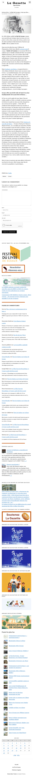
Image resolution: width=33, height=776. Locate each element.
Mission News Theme (11, 773)
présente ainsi (24, 49)
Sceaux (9, 176)
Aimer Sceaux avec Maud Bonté (17, 733)
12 (20, 745)
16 (8, 748)
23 (8, 750)
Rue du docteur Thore (20, 335)
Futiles (10, 173)
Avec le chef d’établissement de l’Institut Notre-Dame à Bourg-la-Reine (18, 687)
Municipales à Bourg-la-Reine (17, 641)
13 (25, 745)
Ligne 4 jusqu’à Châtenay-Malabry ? (18, 651)
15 (4, 748)
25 (16, 750)
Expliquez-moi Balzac (11, 69)
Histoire (4, 176)
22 (4, 750)
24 (12, 750)
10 (12, 745)
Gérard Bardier (6, 357)
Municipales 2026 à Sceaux (16, 646)
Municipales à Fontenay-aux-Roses (18, 661)
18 (16, 748)
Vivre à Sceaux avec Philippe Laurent (19, 712)
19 (20, 748)
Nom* (3, 207)
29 (4, 753)
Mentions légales (16, 770)
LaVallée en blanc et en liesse (17, 707)
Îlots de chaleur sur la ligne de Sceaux (17, 379)
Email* (3, 212)
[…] (25, 461)
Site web (3, 218)
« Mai (14, 755)
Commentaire (5, 189)
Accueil (16, 764)
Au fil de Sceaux (16, 767)
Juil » (18, 755)
